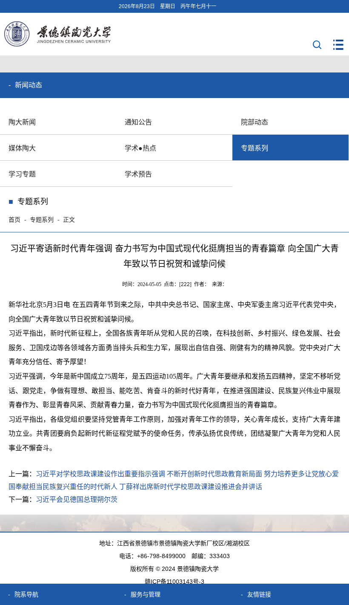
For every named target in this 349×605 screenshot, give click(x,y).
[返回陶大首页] (57, 44)
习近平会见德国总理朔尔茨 (76, 499)
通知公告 (138, 122)
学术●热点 (140, 148)
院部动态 (254, 122)
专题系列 (254, 148)
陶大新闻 (22, 122)
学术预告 (138, 174)
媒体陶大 (22, 148)
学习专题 (22, 174)
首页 (14, 220)
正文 (69, 220)
